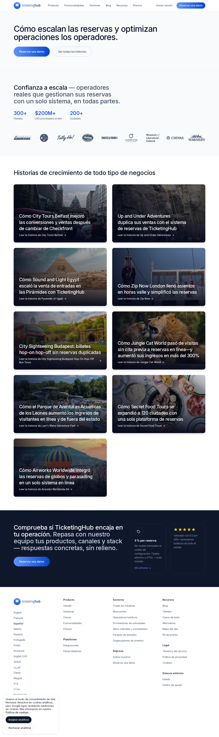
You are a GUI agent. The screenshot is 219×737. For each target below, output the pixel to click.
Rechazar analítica (20, 727)
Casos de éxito (171, 617)
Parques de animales (125, 634)
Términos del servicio (175, 651)
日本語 (17, 661)
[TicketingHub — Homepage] (27, 5)
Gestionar (68, 611)
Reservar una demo (191, 5)
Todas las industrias (124, 605)
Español (18, 623)
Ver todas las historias (72, 51)
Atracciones (119, 611)
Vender (67, 605)
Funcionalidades (74, 5)
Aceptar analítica (18, 719)
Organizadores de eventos (128, 640)
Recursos (122, 5)
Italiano (18, 628)
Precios (137, 5)
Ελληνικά (19, 650)
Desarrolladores (72, 651)
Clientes (167, 611)
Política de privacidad (175, 657)
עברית (17, 689)
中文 (16, 683)
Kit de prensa (170, 634)
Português (19, 639)
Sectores (95, 5)
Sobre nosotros (122, 657)
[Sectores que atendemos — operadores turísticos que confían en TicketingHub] (109, 138)
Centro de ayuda (172, 685)
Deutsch (18, 634)
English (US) (20, 656)
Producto (53, 5)
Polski (17, 645)
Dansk (17, 672)
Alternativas (169, 623)
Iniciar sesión (164, 5)
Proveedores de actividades (129, 623)
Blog (108, 5)
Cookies (167, 662)
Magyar (18, 678)
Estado (166, 679)
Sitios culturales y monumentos (130, 628)
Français (18, 618)
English (18, 612)
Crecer (67, 617)
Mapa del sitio (170, 628)
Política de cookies (17, 712)
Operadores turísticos (125, 617)
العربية (17, 667)
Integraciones (71, 645)
